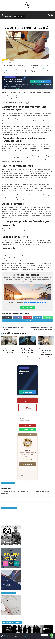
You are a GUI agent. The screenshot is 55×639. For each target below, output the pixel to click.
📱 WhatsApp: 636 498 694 (27, 429)
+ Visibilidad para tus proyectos (40, 81)
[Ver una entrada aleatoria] (52, 15)
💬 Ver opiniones (27, 467)
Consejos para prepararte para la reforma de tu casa (9, 350)
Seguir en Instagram (7, 521)
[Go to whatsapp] (51, 635)
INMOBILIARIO (42, 13)
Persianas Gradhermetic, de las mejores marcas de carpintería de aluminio (41, 328)
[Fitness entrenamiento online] (11, 526)
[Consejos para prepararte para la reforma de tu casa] (9, 337)
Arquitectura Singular (17, 62)
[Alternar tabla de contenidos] (26, 102)
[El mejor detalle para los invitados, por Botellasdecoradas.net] (27, 337)
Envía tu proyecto (19, 16)
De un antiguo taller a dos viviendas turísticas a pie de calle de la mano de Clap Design (45, 352)
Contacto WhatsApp (27, 307)
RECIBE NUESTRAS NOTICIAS (9, 508)
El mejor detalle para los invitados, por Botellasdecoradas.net (27, 351)
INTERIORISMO (27, 13)
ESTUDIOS (35, 13)
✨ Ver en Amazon (27, 464)
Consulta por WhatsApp (37, 84)
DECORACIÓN (8, 16)
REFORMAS (11, 60)
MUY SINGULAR (16, 13)
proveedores (5, 60)
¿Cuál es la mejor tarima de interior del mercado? (13, 328)
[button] (21, 13)
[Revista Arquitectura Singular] (2, 15)
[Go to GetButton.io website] (52, 637)
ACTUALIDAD (8, 13)
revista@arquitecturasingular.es (35, 303)
